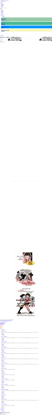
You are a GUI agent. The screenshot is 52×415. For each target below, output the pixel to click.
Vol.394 (3, 381)
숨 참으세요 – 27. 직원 (3, 357)
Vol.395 (3, 376)
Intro (1, 9)
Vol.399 (3, 360)
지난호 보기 (2, 13)
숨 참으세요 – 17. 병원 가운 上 (4, 404)
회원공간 (2, 15)
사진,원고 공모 (3, 16)
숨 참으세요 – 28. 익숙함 (3, 352)
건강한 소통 (2, 5)
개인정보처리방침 (3, 14)
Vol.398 (1, 39)
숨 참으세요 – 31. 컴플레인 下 (4, 336)
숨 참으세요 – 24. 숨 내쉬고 (3, 368)
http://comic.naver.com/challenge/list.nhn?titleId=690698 (6, 320)
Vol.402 (3, 344)
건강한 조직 (2, 10)
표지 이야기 (2, 3)
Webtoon (3, 335)
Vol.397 (3, 365)
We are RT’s (2, 12)
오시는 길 (2, 409)
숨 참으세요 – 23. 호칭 (3, 373)
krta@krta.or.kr (2, 413)
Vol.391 (3, 396)
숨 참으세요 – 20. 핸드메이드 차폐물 (4, 389)
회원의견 (3, 410)
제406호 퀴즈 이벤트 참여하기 (6, 0)
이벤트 (1, 6)
